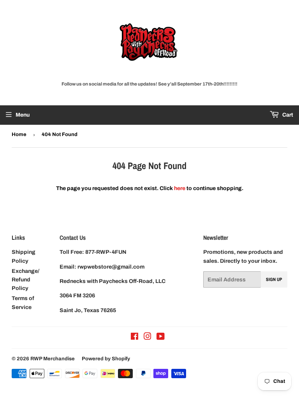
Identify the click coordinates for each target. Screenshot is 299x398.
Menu (23, 115)
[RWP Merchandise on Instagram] (147, 337)
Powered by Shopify (106, 358)
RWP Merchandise (52, 358)
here (179, 188)
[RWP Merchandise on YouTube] (161, 337)
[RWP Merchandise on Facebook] (134, 337)
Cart (287, 115)
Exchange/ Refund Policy (25, 280)
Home (19, 134)
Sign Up (274, 279)
